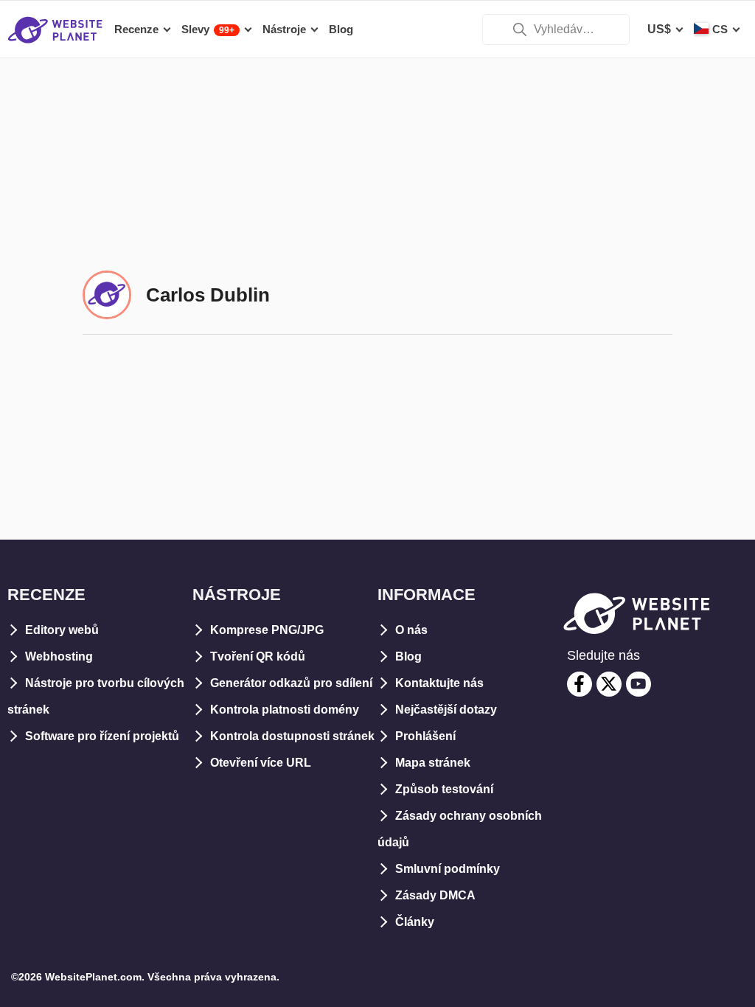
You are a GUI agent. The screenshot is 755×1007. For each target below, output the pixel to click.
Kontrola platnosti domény (284, 709)
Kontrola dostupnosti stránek (292, 736)
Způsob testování (444, 789)
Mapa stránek (432, 762)
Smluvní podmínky (447, 869)
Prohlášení (425, 736)
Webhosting (59, 656)
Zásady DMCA (435, 895)
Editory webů (62, 630)
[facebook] (579, 684)
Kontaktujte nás (439, 683)
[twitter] (609, 684)
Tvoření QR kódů (257, 656)
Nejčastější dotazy (446, 709)
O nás (411, 630)
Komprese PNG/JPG (267, 630)
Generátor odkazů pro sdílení (291, 683)
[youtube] (638, 684)
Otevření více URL (260, 762)
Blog (408, 656)
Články (414, 922)
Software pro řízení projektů (102, 736)
